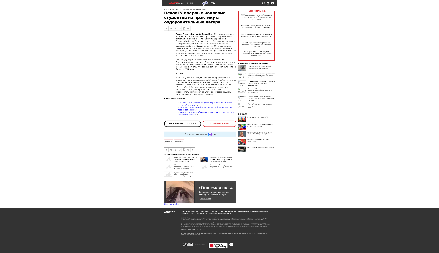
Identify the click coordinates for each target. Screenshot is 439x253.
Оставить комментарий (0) (219, 123)
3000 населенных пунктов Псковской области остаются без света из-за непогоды (256, 17)
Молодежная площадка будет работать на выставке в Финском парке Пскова (257, 54)
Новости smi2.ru (171, 204)
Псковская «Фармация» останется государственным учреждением (222, 166)
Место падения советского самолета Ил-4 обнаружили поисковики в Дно (256, 35)
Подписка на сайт (187, 213)
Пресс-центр (205, 211)
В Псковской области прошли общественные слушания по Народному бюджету (185, 166)
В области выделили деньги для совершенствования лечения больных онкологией (185, 159)
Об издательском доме (189, 211)
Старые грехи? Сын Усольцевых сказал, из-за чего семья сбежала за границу (261, 98)
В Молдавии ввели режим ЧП (258, 117)
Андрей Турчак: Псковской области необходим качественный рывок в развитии (185, 174)
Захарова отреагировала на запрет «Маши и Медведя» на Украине (259, 133)
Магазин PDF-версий (228, 211)
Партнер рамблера (200, 244)
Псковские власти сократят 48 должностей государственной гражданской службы (221, 159)
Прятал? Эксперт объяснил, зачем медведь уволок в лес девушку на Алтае (260, 106)
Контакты (200, 213)
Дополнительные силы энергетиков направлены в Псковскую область (256, 26)
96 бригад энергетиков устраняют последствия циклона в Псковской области (256, 45)
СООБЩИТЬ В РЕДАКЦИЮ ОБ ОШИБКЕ (218, 213)
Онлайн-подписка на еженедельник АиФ (253, 211)
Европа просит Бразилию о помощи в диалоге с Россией (260, 125)
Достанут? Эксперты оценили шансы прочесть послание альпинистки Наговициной (261, 90)
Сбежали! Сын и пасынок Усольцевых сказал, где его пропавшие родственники (261, 83)
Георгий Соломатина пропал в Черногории (258, 140)
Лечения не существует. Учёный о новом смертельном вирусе (260, 67)
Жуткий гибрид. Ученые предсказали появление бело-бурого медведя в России (261, 75)
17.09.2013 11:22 (169, 9)
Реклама (215, 211)
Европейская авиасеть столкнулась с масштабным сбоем (260, 148)
